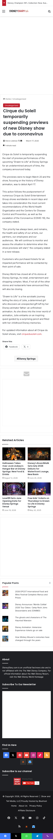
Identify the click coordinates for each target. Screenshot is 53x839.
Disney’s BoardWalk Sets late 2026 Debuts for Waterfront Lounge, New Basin (38, 469)
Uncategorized (19, 99)
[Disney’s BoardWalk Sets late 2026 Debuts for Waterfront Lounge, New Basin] (39, 453)
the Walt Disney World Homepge (28, 677)
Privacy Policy (35, 806)
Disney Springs (27, 358)
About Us (23, 806)
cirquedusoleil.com (32, 334)
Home (8, 99)
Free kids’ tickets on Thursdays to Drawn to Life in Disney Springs (38, 502)
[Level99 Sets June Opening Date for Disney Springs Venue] (13, 488)
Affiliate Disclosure (26, 810)
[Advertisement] (26, 64)
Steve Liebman (11, 141)
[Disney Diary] (19, 11)
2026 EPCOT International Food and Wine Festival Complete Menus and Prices (31, 594)
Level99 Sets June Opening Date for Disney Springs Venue (11, 502)
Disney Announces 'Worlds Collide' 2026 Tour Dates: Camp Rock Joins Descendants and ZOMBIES (31, 607)
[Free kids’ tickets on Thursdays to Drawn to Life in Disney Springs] (39, 488)
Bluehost (43, 801)
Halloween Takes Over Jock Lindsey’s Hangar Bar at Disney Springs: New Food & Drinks (13, 469)
